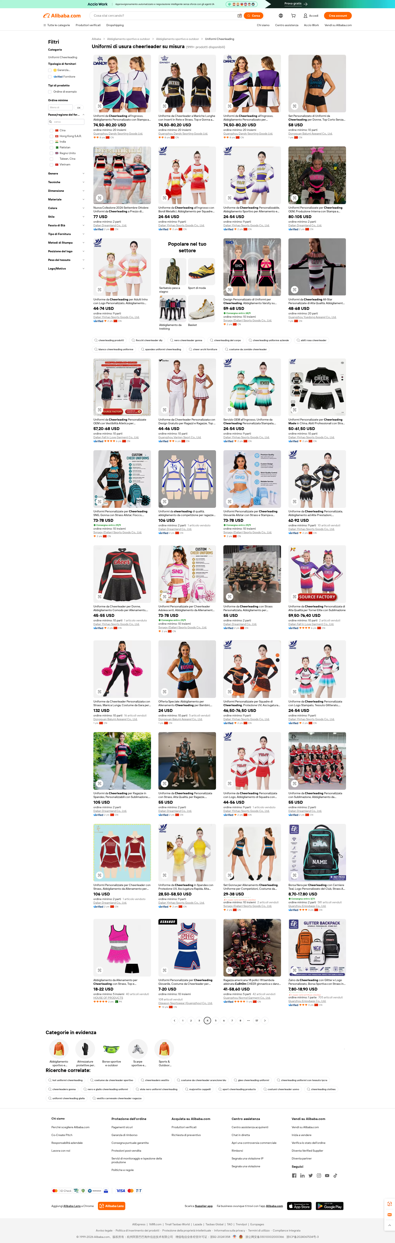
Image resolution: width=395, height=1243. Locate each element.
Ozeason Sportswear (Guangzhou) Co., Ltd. (185, 1003)
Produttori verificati (184, 1127)
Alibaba (96, 39)
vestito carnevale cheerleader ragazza (119, 1098)
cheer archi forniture (205, 349)
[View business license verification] (235, 1237)
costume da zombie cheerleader (248, 349)
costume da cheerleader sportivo (113, 1080)
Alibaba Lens (72, 1206)
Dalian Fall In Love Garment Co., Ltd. (116, 437)
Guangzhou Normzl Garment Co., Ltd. (247, 997)
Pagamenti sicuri (122, 1127)
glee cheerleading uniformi (253, 1080)
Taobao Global (214, 1224)
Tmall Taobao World (177, 1224)
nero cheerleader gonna (188, 340)
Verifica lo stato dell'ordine (308, 1142)
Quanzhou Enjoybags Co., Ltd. (307, 906)
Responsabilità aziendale (67, 1142)
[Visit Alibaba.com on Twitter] (310, 1175)
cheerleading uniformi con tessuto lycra (304, 1080)
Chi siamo (58, 1118)
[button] (239, 15)
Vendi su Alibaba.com (305, 1127)
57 (257, 1020)
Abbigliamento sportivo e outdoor (128, 39)
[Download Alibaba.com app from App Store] (299, 1206)
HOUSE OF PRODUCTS (108, 997)
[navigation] (66, 530)
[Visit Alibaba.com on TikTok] (335, 1175)
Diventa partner (302, 1158)
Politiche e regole (123, 1170)
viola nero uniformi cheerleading (158, 1089)
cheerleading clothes (323, 1089)
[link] (389, 1204)
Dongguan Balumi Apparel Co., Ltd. (310, 133)
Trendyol (241, 1224)
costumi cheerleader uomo (283, 1089)
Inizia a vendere (301, 1135)
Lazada (197, 1224)
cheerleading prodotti (111, 340)
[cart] (294, 16)
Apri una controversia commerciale (254, 1142)
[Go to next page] (265, 1020)
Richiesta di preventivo (186, 1135)
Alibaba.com (274, 1206)
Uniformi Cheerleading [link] (219, 39)
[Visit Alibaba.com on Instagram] (318, 1175)
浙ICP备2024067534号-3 (302, 1236)
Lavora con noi (60, 1150)
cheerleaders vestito (157, 1080)
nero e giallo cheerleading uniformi (108, 1089)
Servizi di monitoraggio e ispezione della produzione (137, 1160)
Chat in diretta (241, 1135)
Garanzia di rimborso (124, 1135)
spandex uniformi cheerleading (163, 349)
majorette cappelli (200, 1089)
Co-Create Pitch (61, 1135)
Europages (257, 1224)
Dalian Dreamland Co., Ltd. (110, 225)
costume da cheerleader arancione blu (203, 1080)
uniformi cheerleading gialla (68, 1098)
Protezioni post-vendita (126, 1150)
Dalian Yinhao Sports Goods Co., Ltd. (181, 225)
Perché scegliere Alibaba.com (70, 1127)
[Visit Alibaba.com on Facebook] (294, 1175)
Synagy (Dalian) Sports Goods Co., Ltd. (247, 320)
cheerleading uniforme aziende (271, 340)
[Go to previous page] (174, 1020)
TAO (229, 1224)
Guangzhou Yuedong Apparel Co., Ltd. (312, 317)
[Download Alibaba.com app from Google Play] (330, 1206)
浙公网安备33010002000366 (264, 1236)
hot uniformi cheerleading (67, 1080)
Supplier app (204, 1206)
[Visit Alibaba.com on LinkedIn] (302, 1175)
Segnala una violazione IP (248, 1158)
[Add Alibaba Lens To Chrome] (111, 1206)
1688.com (155, 1224)
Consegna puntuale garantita (130, 1142)
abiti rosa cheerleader (313, 340)
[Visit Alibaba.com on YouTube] (327, 1175)
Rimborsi (237, 1150)
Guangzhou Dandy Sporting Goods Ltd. (118, 133)
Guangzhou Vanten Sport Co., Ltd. (179, 437)
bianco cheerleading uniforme (116, 349)
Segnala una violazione (246, 1166)
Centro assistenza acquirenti (250, 1127)
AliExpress (138, 1224)
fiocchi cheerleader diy (149, 340)
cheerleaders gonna (64, 1089)
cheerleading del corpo (227, 340)
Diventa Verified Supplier (307, 1150)
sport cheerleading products (239, 1089)
